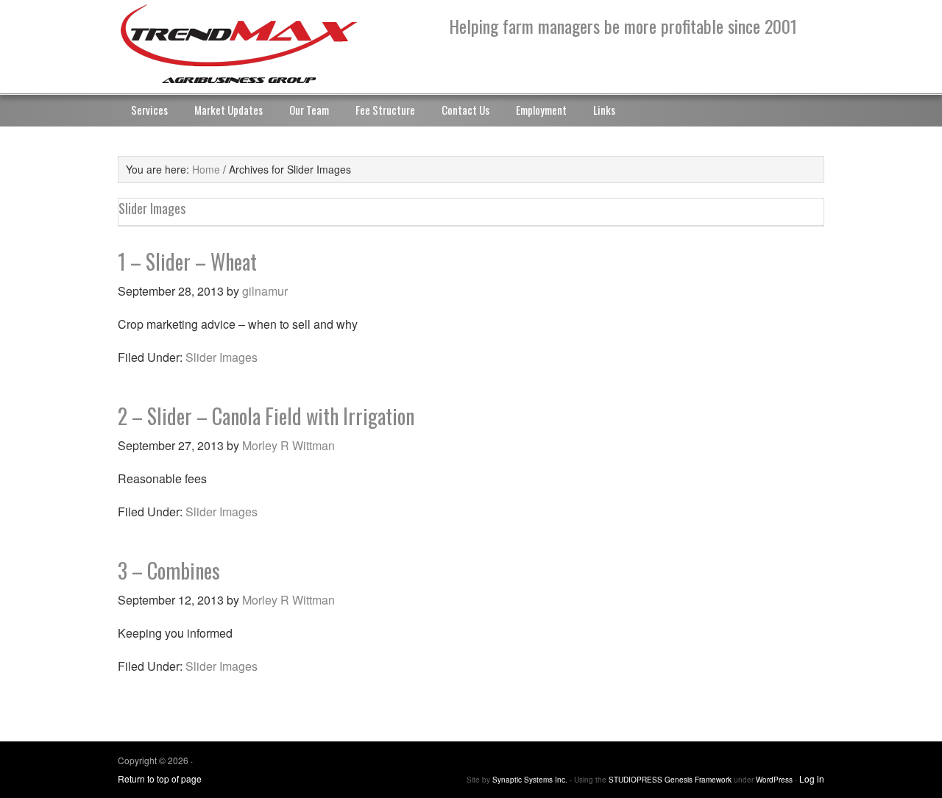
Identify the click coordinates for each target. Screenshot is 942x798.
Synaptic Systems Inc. (529, 779)
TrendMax (265, 44)
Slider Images (221, 357)
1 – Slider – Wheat (187, 261)
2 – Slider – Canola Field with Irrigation (266, 416)
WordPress (774, 779)
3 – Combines (169, 570)
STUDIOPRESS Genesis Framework (670, 779)
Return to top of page (160, 778)
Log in (811, 778)
